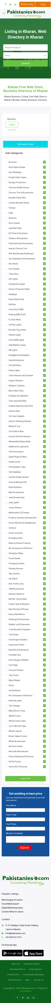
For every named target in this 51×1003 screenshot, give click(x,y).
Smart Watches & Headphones (22, 523)
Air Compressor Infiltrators (20, 548)
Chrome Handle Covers (19, 187)
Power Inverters (16, 533)
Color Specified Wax (17, 401)
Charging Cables (16, 553)
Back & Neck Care (16, 299)
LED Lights (13, 279)
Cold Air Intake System (19, 477)
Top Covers (14, 675)
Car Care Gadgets (16, 416)
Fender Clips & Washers (19, 604)
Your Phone (11, 824)
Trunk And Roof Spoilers (19, 629)
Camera (12, 528)
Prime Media (25, 991)
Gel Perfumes (15, 761)
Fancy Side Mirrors (17, 614)
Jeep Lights (14, 502)
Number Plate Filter (17, 197)
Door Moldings (15, 172)
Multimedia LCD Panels (19, 512)
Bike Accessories (16, 492)
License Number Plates (19, 203)
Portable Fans (15, 655)
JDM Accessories (16, 589)
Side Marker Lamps (17, 345)
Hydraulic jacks (15, 700)
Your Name (11, 805)
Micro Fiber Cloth (16, 390)
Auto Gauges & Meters (19, 660)
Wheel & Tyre (14, 426)
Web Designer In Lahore (12, 900)
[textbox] (25, 55)
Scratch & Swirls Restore (20, 436)
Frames (12, 208)
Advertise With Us (17, 969)
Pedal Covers (14, 462)
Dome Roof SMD (16, 309)
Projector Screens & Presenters (23, 517)
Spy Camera (14, 573)
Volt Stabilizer (15, 472)
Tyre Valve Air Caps (17, 726)
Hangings (13, 294)
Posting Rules (35, 969)
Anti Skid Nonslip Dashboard (21, 253)
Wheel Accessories (17, 741)
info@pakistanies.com (15, 933)
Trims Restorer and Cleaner (21, 375)
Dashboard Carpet (17, 284)
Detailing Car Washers (18, 396)
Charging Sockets (16, 563)
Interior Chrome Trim (18, 248)
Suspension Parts (16, 644)
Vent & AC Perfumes (18, 766)
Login (43, 4)
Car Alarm (13, 578)
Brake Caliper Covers (18, 736)
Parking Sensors (16, 568)
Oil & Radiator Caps (17, 467)
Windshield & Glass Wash (20, 441)
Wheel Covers (15, 716)
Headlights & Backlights (19, 355)
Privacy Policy (13, 975)
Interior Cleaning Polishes (20, 421)
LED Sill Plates (15, 365)
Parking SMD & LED (17, 314)
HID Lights (13, 350)
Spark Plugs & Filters (18, 456)
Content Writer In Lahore (12, 912)
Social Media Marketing (33, 975)
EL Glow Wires (15, 319)
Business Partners (32, 964)
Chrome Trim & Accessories (21, 192)
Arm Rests (13, 263)
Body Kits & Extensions (19, 650)
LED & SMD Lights (16, 340)
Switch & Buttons (16, 360)
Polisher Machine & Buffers (21, 406)
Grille (11, 213)
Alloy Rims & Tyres (17, 710)
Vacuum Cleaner (16, 670)
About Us (16, 964)
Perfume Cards (15, 746)
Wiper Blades (14, 680)
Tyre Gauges (14, 705)
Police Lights (14, 370)
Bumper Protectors (17, 182)
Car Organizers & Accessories (22, 258)
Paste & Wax (14, 411)
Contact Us (38, 980)
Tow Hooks (13, 634)
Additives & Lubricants (18, 446)
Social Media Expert (10, 904)
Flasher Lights (15, 335)
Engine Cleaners (16, 380)
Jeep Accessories (17, 497)
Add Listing (28, 4)
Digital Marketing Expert (12, 908)
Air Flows (13, 162)
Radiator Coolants (17, 385)
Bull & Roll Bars (15, 487)
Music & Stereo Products (20, 543)
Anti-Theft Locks (16, 583)
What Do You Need (14, 833)
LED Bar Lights (15, 324)
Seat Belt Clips (15, 228)
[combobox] (25, 55)
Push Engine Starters (18, 639)
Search (25, 63)
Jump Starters (15, 507)
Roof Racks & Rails (17, 167)
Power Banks (14, 558)
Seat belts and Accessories (21, 243)
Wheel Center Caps (17, 721)
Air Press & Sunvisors (18, 233)
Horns (11, 685)
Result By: (11, 119)
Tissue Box (13, 274)
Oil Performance (16, 451)
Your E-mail (11, 815)
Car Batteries (14, 690)
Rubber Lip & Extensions (19, 624)
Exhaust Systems (16, 594)
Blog (27, 980)
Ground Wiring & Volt (18, 482)
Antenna (12, 218)
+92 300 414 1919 (13, 937)
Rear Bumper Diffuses (19, 609)
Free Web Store (14, 980)
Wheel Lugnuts (15, 731)
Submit (24, 847)
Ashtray (12, 304)
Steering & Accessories (19, 619)
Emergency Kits (16, 538)
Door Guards (14, 223)
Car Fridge (13, 665)
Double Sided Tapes (17, 177)
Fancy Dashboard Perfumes (21, 756)
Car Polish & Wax (16, 431)
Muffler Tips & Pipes (18, 599)
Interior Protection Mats (19, 289)
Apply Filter (25, 779)
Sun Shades (14, 269)
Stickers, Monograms (18, 238)
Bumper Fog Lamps (17, 330)
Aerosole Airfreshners (18, 751)
